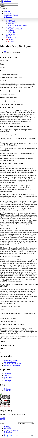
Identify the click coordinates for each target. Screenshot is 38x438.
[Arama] (33, 423)
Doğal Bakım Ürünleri (11, 15)
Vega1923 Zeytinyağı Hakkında (17, 25)
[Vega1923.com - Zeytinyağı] (5, 1)
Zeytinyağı (7, 11)
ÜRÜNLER (10, 27)
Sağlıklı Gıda (8, 17)
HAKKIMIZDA (11, 22)
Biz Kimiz (11, 23)
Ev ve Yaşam (8, 13)
